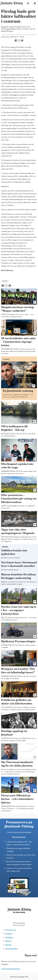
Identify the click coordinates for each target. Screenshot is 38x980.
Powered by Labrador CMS (19, 977)
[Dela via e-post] (22, 40)
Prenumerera (10, 930)
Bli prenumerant (19, 837)
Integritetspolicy (11, 948)
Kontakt (8, 945)
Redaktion (9, 937)
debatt (5, 281)
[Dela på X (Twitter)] (18, 40)
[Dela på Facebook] (15, 40)
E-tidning (8, 933)
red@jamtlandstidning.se (10, 969)
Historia (8, 941)
